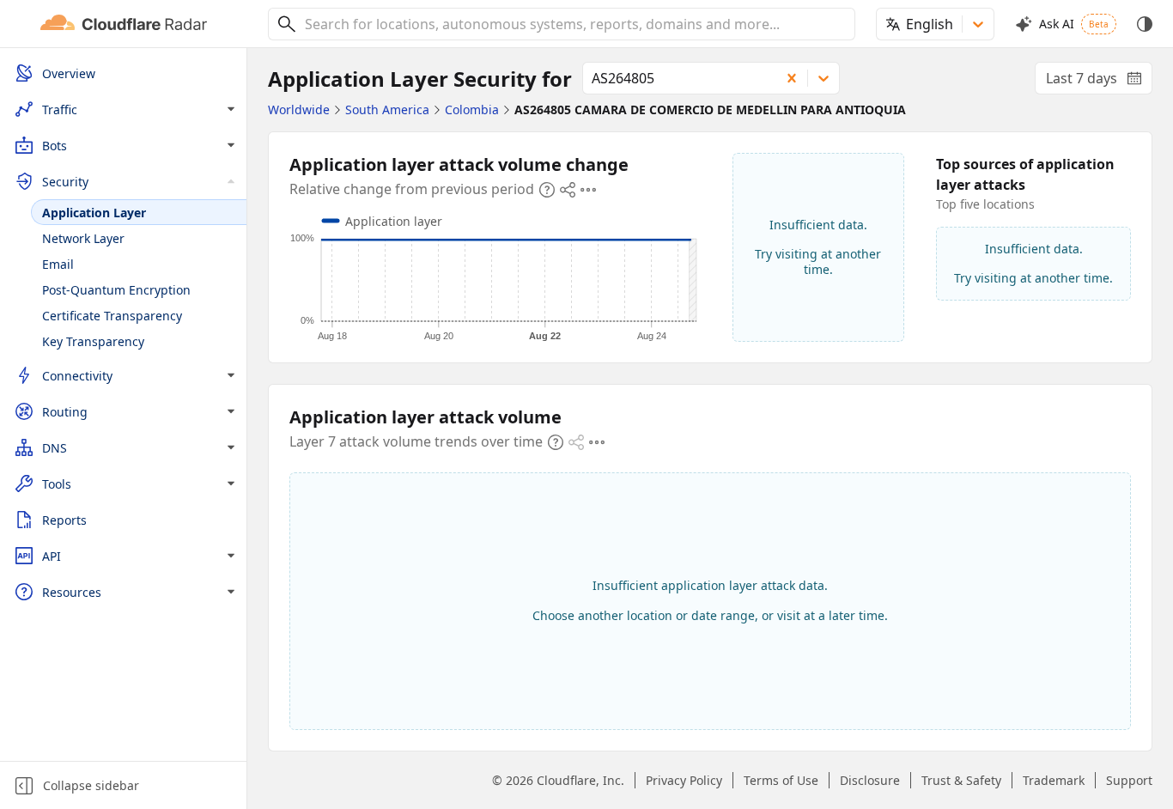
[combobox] (573, 24)
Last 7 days (1099, 81)
